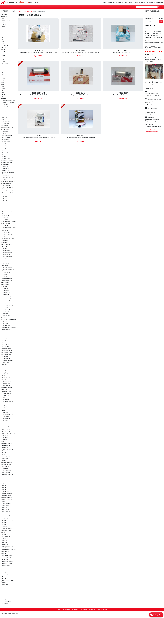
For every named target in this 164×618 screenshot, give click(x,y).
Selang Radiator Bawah (7, 493)
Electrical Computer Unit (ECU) (7, 188)
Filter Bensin (5, 198)
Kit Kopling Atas (5, 290)
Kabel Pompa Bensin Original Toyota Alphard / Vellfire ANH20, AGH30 (80, 52)
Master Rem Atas (6, 335)
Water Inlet (4, 592)
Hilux (3, 53)
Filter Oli (4, 202)
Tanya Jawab (128, 2)
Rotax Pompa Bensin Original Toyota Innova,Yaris (81, 95)
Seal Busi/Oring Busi (7, 456)
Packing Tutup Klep (6, 377)
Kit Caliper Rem (5, 288)
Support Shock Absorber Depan (9, 549)
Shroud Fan (4, 526)
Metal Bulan (5, 339)
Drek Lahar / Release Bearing (8, 181)
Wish (3, 94)
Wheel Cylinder (5, 595)
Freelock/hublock (6, 215)
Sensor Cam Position (7, 499)
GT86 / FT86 (5, 45)
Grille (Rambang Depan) (7, 230)
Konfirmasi (119, 2)
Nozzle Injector (5, 362)
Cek (161, 21)
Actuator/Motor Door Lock (8, 102)
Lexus (3, 65)
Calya (3, 26)
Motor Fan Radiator (6, 348)
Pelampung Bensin (6, 381)
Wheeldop (4, 597)
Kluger (3, 61)
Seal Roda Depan (6, 472)
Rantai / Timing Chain (7, 426)
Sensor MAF (5, 507)
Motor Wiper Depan (6, 354)
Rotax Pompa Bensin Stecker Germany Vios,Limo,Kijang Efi (80, 137)
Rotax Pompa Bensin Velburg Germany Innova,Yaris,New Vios (38, 137)
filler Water (4, 196)
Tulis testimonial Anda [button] (151, 129)
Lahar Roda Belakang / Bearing (9, 305)
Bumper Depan (5, 139)
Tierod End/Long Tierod (7, 575)
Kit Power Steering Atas (7, 296)
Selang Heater (5, 487)
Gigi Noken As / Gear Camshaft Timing (9, 228)
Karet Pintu (4, 274)
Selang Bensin (5, 484)
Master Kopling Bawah (7, 333)
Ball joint (4, 119)
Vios (3, 90)
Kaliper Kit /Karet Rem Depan (8, 262)
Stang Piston (5, 538)
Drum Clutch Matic (6, 185)
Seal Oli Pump (5, 468)
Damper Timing (5, 170)
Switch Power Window (7, 555)
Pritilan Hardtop (5, 416)
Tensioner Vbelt (5, 565)
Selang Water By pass (7, 497)
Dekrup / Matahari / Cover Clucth (8, 173)
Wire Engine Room (6, 601)
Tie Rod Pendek (5, 573)
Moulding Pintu (5, 356)
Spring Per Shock (6, 536)
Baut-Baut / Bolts (6, 121)
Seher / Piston (5, 478)
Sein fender (5, 480)
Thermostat (5, 567)
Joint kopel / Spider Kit (7, 244)
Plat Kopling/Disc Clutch (7, 401)
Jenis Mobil (4, 16)
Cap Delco (4, 149)
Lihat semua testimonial (151, 131)
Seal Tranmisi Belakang (7, 474)
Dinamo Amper (5, 175)
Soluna (3, 86)
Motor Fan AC (5, 346)
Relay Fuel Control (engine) (8, 433)
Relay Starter (5, 437)
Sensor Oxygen (5, 509)
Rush (3, 82)
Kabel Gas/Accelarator (7, 252)
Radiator (4, 424)
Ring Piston (4, 439)
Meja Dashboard (6, 337)
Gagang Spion (5, 219)
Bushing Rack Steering (7, 145)
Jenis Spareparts (5, 98)
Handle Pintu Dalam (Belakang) (9, 234)
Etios (3, 39)
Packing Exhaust (6, 372)
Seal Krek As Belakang (7, 462)
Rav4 (3, 80)
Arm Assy (4, 108)
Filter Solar (4, 206)
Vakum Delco (5, 584)
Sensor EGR (5, 501)
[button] (156, 614)
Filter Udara (5, 208)
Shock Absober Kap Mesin (8, 519)
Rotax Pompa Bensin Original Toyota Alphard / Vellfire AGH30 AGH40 (38, 52)
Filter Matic (4, 200)
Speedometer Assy (6, 530)
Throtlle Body (5, 569)
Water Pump (5, 594)
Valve (3, 586)
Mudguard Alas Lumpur (7, 360)
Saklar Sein (4, 452)
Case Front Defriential (7, 152)
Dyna (3, 37)
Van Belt (4, 588)
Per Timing (4, 389)
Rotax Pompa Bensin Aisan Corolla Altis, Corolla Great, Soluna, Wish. (38, 95)
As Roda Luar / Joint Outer (8, 115)
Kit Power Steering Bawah (8, 298)
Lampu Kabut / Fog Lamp (7, 311)
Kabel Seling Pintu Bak (7, 256)
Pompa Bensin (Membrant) (8, 405)
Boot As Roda (5, 133)
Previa (3, 74)
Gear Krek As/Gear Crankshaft (9, 221)
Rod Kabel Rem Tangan (7, 443)
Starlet (3, 88)
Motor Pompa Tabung (7, 350)
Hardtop (4, 47)
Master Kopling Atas (6, 331)
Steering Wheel (5, 542)
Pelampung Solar (6, 383)
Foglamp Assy (5, 213)
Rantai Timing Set (6, 428)
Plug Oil (4, 403)
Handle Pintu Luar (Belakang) (8, 238)
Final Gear (4, 210)
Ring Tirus (4, 441)
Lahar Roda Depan (6, 307)
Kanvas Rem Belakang (7, 267)
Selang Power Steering (7, 489)
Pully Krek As (5, 420)
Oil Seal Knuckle (6, 366)
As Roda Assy (5, 114)
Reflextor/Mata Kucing (7, 429)
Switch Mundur (5, 551)
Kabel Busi (4, 248)
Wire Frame (5, 603)
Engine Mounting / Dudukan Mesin (8, 193)
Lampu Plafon (5, 313)
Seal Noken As (5, 466)
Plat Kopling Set (5, 399)
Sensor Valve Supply (6, 515)
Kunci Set (4, 303)
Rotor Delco (5, 447)
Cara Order (149, 2)
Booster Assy (5, 131)
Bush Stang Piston (6, 141)
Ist (2, 57)
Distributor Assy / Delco (7, 177)
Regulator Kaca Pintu (7, 431)
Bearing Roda (5, 125)
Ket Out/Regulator (6, 282)
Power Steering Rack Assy (8, 414)
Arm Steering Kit (6, 110)
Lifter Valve (4, 321)
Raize (3, 78)
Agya (3, 18)
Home (104, 2)
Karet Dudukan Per (6, 272)
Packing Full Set (5, 374)
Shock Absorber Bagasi (7, 520)
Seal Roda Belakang (6, 470)
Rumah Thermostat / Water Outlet (8, 450)
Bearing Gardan (5, 123)
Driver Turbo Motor (6, 183)
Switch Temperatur (6, 557)
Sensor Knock (5, 505)
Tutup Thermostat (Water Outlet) (8, 581)
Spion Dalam (5, 534)
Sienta (3, 84)
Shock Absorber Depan (7, 524)
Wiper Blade (5, 599)
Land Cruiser (5, 63)
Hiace (3, 51)
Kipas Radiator (5, 284)
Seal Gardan (5, 458)
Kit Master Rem (5, 294)
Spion (3, 532)
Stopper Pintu (5, 544)
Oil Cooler (4, 364)
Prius (3, 76)
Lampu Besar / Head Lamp (8, 309)
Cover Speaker (5, 164)
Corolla (4, 30)
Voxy (3, 92)
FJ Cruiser (4, 41)
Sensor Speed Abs (6, 511)
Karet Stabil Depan (6, 276)
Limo (3, 67)
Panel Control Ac (6, 379)
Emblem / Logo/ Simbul (7, 190)
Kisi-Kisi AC (5, 286)
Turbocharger (5, 578)
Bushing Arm (5, 143)
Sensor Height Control (7, 503)
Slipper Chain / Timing (7, 528)
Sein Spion (4, 482)
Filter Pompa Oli (6, 204)
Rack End (4, 422)
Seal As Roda (5, 454)
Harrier (4, 49)
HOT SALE (4, 14)
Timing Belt (4, 576)
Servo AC (4, 517)
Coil (3, 154)
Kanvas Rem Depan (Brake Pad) (8, 270)
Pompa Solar (5, 412)
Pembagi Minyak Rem (7, 387)
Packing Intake (5, 375)
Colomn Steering (6, 158)
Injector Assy (5, 240)
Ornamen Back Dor (6, 368)
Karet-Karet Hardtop (7, 278)
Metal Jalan (4, 342)
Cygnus (4, 36)
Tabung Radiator (5, 559)
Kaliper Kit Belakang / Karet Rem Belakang (8, 264)
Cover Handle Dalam (7, 162)
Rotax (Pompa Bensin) (7, 445)
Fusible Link (5, 217)
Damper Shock (5, 168)
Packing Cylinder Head (7, 370)
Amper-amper (5, 106)
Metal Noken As (5, 344)
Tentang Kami (111, 2)
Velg (3, 590)
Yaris (3, 96)
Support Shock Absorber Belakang (7, 546)
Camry (3, 28)
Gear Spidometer (6, 223)
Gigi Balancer (5, 225)
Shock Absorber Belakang (8, 522)
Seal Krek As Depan (6, 464)
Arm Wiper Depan (6, 112)
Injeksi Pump (5, 242)
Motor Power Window (7, 352)
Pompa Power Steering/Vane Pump (8, 409)
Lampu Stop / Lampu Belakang (9, 319)
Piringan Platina (5, 395)
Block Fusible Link (6, 129)
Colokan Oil (5, 156)
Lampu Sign (4, 317)
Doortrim (4, 179)
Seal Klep (4, 460)
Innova (3, 55)
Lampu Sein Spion (6, 315)
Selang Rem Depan (6, 495)
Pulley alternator (6, 418)
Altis (3, 22)
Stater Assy (4, 540)
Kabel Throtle (5, 260)
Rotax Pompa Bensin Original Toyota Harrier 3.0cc (123, 95)
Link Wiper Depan (6, 329)
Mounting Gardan (6, 358)
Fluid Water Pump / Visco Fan (8, 211)
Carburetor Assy (6, 150)
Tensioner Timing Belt (7, 563)
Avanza (4, 24)
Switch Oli (4, 553)
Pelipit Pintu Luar (6, 385)
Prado (3, 72)
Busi (3, 147)
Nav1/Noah (4, 71)
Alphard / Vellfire (6, 20)
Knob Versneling (6, 300)
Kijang (3, 59)
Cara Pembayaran (139, 2)
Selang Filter (5, 485)
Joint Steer (4, 246)
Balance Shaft (5, 117)
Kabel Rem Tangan (6, 254)
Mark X (3, 69)
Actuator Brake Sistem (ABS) (8, 100)
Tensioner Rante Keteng (7, 561)
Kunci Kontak (5, 302)
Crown (3, 34)
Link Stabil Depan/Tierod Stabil (9, 327)
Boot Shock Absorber (7, 135)
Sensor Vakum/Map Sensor (8, 513)
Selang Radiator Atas (6, 491)
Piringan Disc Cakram (7, 393)
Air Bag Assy (5, 104)
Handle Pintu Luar (6, 236)
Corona (4, 32)
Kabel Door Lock (6, 250)
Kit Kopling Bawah (6, 292)
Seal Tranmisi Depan (6, 476)
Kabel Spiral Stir (5, 258)
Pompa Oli (4, 407)
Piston (3, 397)
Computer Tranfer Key (7, 160)
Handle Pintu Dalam (6, 232)
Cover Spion (5, 166)
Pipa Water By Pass (6, 391)
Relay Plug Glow (5, 435)
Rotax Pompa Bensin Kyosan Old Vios (123, 52)
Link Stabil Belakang (6, 325)
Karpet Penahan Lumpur (7, 280)
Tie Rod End (5, 571)
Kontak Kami (158, 2)
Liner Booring (5, 323)
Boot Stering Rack (6, 137)
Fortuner (4, 43)
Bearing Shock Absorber (7, 127)
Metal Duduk (5, 340)
